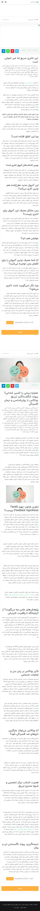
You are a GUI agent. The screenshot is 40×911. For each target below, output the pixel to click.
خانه (35, 20)
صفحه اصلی (23, 908)
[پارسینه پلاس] (35, 2)
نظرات (20, 332)
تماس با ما (16, 908)
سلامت (29, 50)
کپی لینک (10, 323)
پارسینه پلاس (29, 83)
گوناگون (23, 50)
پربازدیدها (30, 20)
